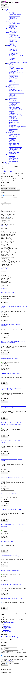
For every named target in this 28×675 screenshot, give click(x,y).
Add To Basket (4, 302)
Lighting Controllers (13, 120)
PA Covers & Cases (13, 75)
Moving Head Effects (14, 122)
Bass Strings (12, 22)
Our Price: (3, 301)
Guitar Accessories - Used (15, 148)
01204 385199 (6, 621)
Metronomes (12, 54)
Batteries (11, 66)
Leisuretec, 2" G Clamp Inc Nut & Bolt (9, 570)
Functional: (3, 663)
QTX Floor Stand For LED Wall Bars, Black (11, 373)
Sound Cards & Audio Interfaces (16, 93)
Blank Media (12, 88)
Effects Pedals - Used (14, 143)
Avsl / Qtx (3, 278)
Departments (6, 9)
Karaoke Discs (12, 159)
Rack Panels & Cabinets (14, 79)
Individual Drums (13, 41)
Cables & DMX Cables (14, 102)
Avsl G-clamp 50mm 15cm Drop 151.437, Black (12, 598)
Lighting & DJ (9, 99)
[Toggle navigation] (8, 7)
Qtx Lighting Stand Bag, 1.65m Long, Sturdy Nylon (12, 584)
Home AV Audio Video (11, 28)
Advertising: (17, 663)
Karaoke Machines (13, 161)
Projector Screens (13, 123)
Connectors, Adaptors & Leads (16, 68)
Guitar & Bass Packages (14, 16)
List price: (3, 298)
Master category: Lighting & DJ (7, 188)
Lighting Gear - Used (14, 152)
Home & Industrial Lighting (15, 114)
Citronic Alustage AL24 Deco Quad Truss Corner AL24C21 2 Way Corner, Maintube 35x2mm (12, 423)
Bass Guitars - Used (13, 136)
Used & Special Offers (11, 132)
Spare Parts (11, 80)
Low (2, 195)
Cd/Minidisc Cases (13, 157)
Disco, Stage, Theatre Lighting (16, 109)
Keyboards (11, 150)
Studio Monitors (13, 98)
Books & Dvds (12, 46)
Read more (9, 660)
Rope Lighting (12, 125)
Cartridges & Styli (13, 103)
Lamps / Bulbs (12, 116)
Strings (7, 21)
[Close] (1, 666)
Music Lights (12, 58)
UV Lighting (12, 131)
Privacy (5, 624)
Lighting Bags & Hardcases (15, 118)
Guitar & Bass (9, 10)
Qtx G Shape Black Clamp (7, 541)
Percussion (11, 43)
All (1, 210)
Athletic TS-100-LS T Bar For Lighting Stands (11, 556)
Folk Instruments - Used (14, 145)
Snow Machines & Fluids (15, 127)
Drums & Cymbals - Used (15, 141)
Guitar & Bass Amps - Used (15, 147)
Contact (5, 162)
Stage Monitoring (13, 82)
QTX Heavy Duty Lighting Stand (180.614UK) (11, 509)
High (2, 197)
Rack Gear (11, 77)
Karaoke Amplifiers (13, 158)
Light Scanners (12, 117)
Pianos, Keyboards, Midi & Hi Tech (17, 61)
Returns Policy (6, 626)
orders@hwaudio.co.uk (9, 622)
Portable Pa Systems (13, 76)
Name (2, 648)
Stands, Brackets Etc (14, 84)
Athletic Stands (4, 277)
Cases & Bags (12, 104)
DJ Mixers (11, 111)
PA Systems (9, 63)
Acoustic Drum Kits (13, 35)
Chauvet (2, 279)
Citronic (2, 281)
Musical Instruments (10, 45)
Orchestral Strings (13, 26)
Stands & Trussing (13, 129)
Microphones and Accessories (16, 72)
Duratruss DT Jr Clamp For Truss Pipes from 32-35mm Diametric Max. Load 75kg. (13, 406)
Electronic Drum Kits (14, 39)
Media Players (12, 71)
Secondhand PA (13, 153)
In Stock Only (4, 204)
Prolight (2, 285)
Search (16, 166)
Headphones (12, 89)
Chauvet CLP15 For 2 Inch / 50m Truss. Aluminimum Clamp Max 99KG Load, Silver (13, 342)
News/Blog (6, 163)
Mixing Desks (12, 73)
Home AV (11, 30)
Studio (7, 86)
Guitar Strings (12, 25)
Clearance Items (12, 138)
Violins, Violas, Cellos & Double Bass (18, 62)
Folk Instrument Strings (14, 23)
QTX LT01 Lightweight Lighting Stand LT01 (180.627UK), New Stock (11, 388)
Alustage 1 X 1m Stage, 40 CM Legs (9, 493)
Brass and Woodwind (14, 48)
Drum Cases (12, 140)
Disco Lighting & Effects (15, 108)
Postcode (3, 649)
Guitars (10, 19)
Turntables (11, 130)
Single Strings (12, 27)
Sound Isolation (12, 94)
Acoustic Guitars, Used (14, 134)
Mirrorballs (11, 121)
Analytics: (10, 663)
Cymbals (11, 36)
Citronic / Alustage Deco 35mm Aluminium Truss (12, 477)
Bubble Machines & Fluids (15, 100)
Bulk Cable (11, 67)
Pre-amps (11, 91)
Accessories (12, 34)
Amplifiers (11, 64)
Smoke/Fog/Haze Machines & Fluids (17, 126)
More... (2, 225)
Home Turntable (13, 31)
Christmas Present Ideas (14, 49)
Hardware (11, 40)
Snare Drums (12, 44)
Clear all (17, 189)
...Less (5, 225)
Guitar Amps (12, 17)
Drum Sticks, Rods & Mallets (16, 37)
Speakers (11, 81)
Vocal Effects (12, 85)
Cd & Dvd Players (13, 106)
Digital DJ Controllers (14, 107)
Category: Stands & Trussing (7, 189)
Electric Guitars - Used (14, 144)
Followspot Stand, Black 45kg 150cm (9, 358)
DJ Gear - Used (12, 139)
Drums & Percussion (11, 32)
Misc (2, 284)
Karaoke (8, 154)
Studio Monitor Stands (14, 97)
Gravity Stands (4, 282)
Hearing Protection (13, 53)
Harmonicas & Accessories (15, 52)
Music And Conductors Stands (16, 55)
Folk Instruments (13, 50)
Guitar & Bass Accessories (15, 14)
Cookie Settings (7, 631)
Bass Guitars (12, 13)
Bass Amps (11, 12)
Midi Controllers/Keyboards (15, 90)
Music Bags (12, 57)
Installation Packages (14, 70)
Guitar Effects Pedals (14, 18)
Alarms (10, 135)
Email (2, 652)
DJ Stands (11, 112)
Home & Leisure (13, 149)
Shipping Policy (7, 627)
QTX (2, 287)
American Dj (3, 275)
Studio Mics (12, 95)
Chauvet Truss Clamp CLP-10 (7, 292)
